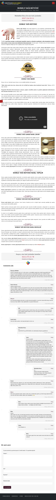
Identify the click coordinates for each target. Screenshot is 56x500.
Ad (4, 468)
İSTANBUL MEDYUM (6, 496)
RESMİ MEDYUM (15, 496)
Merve (12, 392)
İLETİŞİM (21, 496)
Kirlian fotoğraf (41, 97)
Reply (52, 270)
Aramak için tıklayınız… (28, 20)
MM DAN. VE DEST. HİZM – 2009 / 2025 (31, 496)
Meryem (12, 298)
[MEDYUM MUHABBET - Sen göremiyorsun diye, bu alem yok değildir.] (11, 3)
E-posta (5, 474)
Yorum (5, 453)
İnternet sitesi (6, 480)
